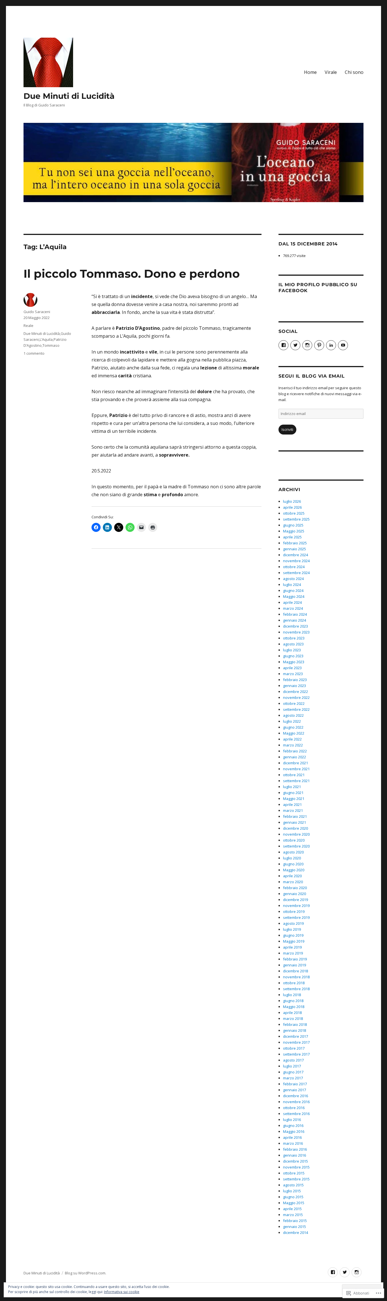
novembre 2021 (296, 768)
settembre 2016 (296, 1113)
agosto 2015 (293, 1184)
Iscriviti (287, 429)
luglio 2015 (292, 1190)
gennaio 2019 (294, 965)
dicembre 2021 (295, 762)
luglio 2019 (292, 929)
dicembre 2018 (295, 970)
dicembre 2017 (295, 1036)
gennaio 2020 (294, 893)
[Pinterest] (319, 345)
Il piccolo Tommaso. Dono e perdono (132, 274)
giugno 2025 (293, 525)
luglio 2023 (292, 649)
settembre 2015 (296, 1179)
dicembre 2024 (295, 554)
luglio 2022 (292, 721)
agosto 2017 (293, 1060)
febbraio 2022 (295, 751)
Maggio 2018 (293, 1006)
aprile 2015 (292, 1208)
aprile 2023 (292, 667)
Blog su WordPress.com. (85, 1273)
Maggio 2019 (293, 941)
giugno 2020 (293, 863)
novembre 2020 (296, 834)
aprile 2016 (292, 1137)
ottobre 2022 (294, 703)
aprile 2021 (292, 804)
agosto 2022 (293, 715)
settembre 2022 (296, 709)
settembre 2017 (296, 1054)
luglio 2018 (292, 994)
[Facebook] (333, 1272)
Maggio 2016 (293, 1131)
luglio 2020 (292, 858)
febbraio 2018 (295, 1024)
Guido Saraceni (37, 311)
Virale (331, 72)
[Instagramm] (357, 1272)
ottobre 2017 (294, 1048)
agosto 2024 (293, 578)
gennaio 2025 (294, 548)
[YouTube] (343, 345)
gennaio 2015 (294, 1226)
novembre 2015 (296, 1167)
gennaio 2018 (294, 1030)
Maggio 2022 (293, 733)
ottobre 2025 (294, 513)
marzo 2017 (293, 1077)
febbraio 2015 (295, 1220)
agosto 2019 (293, 923)
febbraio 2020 (295, 887)
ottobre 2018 (294, 982)
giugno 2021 (293, 792)
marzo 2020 (293, 881)
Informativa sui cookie (121, 1291)
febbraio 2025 (295, 542)
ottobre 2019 (294, 911)
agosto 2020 (293, 852)
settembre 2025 (296, 519)
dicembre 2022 (295, 691)
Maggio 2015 (293, 1202)
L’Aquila (46, 339)
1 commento (34, 353)
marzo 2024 (293, 608)
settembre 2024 (296, 572)
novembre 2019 (296, 905)
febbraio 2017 (295, 1083)
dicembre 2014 (295, 1232)
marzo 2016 (293, 1143)
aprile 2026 (292, 507)
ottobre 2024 (294, 566)
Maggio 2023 (293, 661)
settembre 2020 (296, 846)
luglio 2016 (292, 1119)
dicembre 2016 (295, 1095)
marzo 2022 (293, 745)
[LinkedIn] (331, 345)
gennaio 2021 (294, 822)
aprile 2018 (292, 1012)
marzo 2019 (293, 953)
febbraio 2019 (295, 959)
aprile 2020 (292, 875)
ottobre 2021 (294, 774)
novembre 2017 (296, 1042)
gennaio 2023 (294, 685)
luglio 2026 (292, 501)
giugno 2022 (293, 727)
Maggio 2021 (293, 798)
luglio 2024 (292, 584)
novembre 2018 (296, 976)
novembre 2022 (296, 697)
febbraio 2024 (295, 614)
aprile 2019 (292, 947)
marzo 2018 (293, 1018)
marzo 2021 (293, 810)
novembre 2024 (296, 560)
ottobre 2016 (294, 1107)
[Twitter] (295, 345)
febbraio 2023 (295, 679)
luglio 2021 (292, 786)
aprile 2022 (292, 739)
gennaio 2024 (294, 620)
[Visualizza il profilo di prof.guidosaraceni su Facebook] (283, 345)
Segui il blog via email (311, 376)
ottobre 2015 (294, 1173)
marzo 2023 (293, 673)
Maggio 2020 (293, 869)
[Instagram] (307, 345)
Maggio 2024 (293, 596)
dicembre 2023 (295, 626)
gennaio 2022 (294, 756)
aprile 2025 (292, 537)
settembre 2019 (296, 917)
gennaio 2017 (294, 1089)
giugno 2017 (293, 1072)
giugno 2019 (293, 935)
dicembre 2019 (295, 899)
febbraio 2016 (295, 1149)
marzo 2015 (293, 1214)
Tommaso (50, 345)
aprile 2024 (292, 602)
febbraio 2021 (295, 816)
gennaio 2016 (294, 1155)
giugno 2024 (293, 590)
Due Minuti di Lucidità (69, 96)
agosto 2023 (293, 644)
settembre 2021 (296, 780)
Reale (28, 325)
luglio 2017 (292, 1066)
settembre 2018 (296, 988)
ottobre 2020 (294, 840)
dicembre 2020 (295, 828)
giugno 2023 (293, 655)
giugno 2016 (293, 1125)
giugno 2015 (293, 1196)
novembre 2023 (296, 632)
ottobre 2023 (294, 638)
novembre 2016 (296, 1101)
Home (310, 72)
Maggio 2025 (293, 531)
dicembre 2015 (295, 1161)
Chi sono (354, 72)
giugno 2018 (293, 1000)
